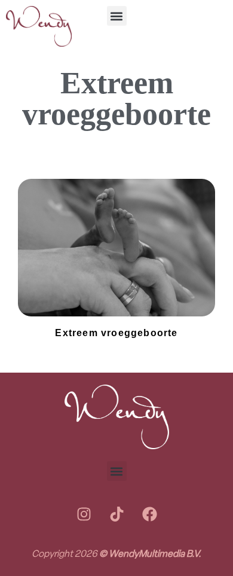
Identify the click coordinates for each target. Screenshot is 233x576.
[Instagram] (84, 514)
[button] (117, 16)
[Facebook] (149, 514)
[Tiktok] (116, 514)
